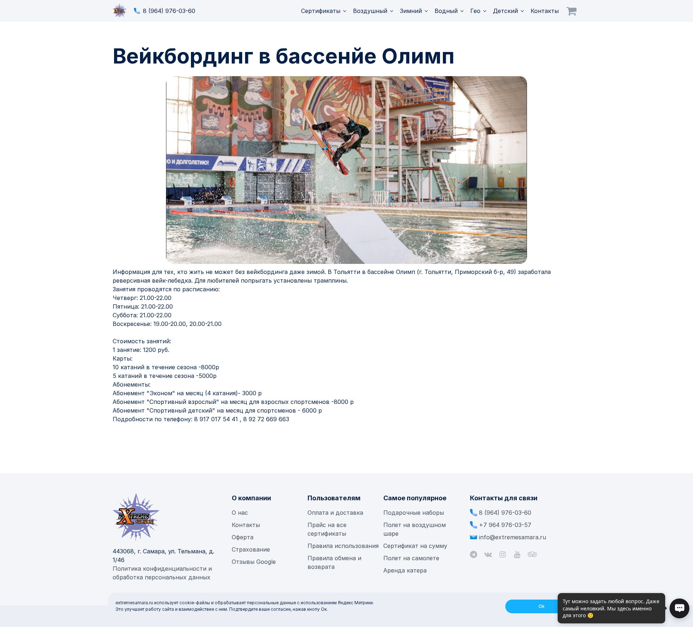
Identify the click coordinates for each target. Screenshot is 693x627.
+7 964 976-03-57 (505, 524)
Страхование (251, 549)
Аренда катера (405, 570)
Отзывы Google (254, 561)
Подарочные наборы (413, 512)
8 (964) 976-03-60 (169, 10)
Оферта (242, 537)
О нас (240, 512)
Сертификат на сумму (415, 545)
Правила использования (343, 545)
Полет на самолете (411, 558)
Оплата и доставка (335, 512)
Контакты (545, 10)
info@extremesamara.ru (512, 537)
